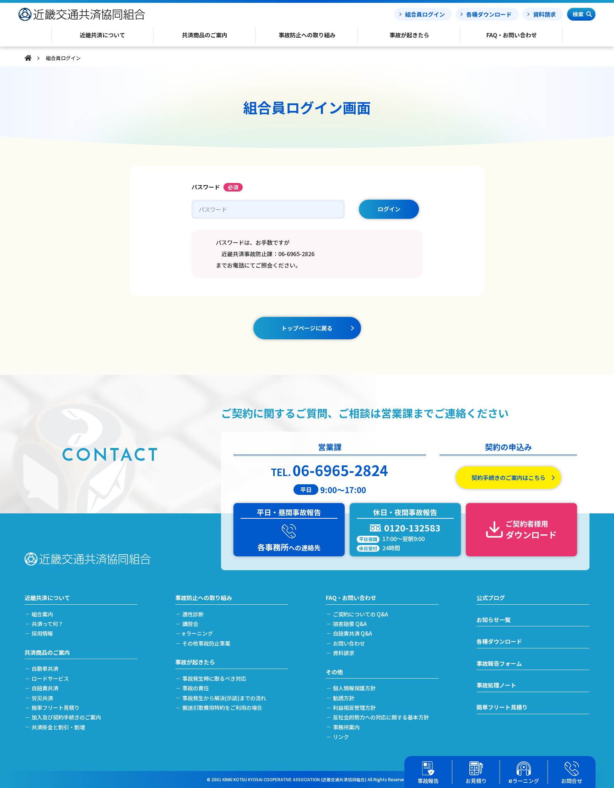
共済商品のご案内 (47, 652)
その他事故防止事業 (206, 643)
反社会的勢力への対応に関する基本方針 (381, 717)
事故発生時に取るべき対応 (214, 678)
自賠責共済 (45, 688)
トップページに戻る (307, 328)
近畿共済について (47, 597)
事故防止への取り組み (203, 597)
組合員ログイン (425, 14)
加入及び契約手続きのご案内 (66, 717)
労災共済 (42, 698)
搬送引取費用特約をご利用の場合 (222, 707)
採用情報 (42, 633)
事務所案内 (346, 727)
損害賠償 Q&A (350, 623)
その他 (334, 672)
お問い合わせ (349, 643)
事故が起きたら (195, 662)
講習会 (190, 623)
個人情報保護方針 (354, 688)
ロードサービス (50, 678)
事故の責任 (195, 688)
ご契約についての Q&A (360, 614)
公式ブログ (490, 597)
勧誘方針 (343, 698)
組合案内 (42, 614)
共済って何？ (47, 623)
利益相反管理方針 (354, 707)
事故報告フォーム (499, 663)
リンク (341, 736)
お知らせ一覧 (493, 619)
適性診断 (193, 614)
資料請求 (544, 14)
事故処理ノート (496, 685)
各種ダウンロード (489, 14)
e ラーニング (197, 633)
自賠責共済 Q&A (352, 633)
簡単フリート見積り (56, 707)
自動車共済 (45, 668)
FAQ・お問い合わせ (351, 597)
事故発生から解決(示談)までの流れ (224, 698)
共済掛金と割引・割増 (58, 727)
